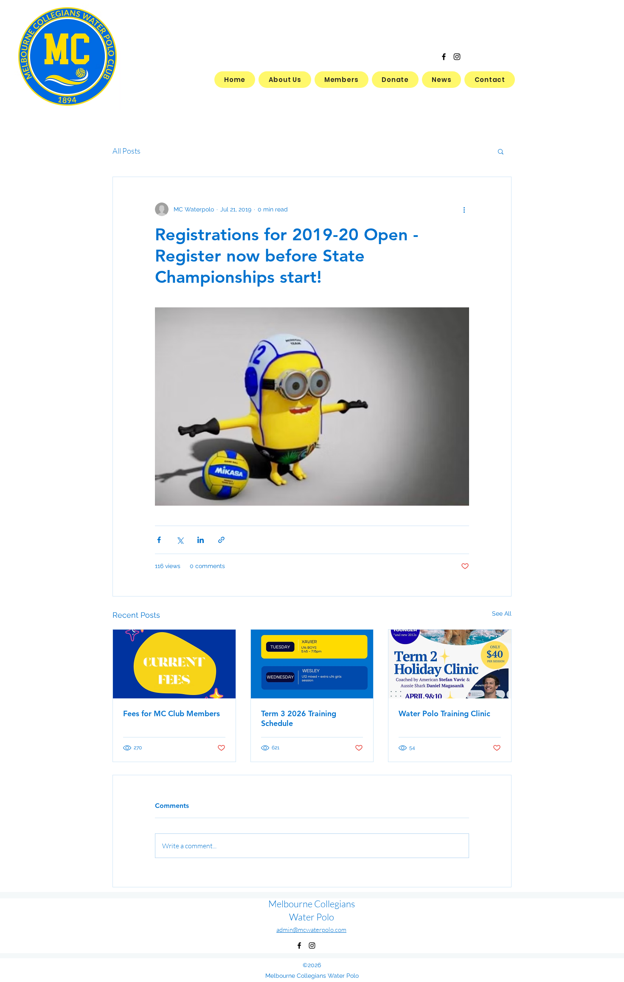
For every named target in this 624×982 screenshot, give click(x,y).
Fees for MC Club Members (171, 713)
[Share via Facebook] (159, 540)
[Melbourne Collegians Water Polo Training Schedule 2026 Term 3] (312, 664)
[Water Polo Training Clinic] (449, 664)
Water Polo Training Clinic (444, 713)
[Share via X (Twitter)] (180, 540)
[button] (501, 151)
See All (502, 613)
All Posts (126, 150)
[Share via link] (221, 540)
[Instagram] (457, 56)
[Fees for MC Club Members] (174, 664)
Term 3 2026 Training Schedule (298, 718)
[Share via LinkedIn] (201, 540)
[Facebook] (443, 56)
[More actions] (464, 209)
